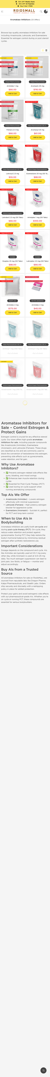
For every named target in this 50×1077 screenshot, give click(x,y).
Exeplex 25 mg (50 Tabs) (13, 261)
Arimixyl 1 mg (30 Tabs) (37, 349)
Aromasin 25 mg (37, 86)
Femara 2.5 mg (13, 130)
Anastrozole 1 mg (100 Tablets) (14, 390)
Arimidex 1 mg (12, 86)
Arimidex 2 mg (12, 305)
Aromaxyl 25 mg (37, 130)
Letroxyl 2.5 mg (12, 174)
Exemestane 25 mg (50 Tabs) (38, 174)
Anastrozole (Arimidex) (16, 499)
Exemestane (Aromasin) (17, 510)
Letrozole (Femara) (14, 505)
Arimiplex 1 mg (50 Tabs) (37, 217)
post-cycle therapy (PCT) (19, 529)
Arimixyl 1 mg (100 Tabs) (12, 349)
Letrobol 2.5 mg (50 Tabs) (12, 217)
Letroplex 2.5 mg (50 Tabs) (37, 261)
